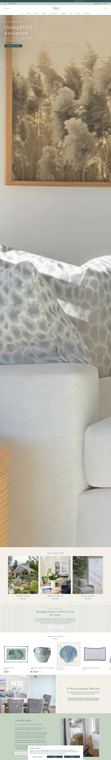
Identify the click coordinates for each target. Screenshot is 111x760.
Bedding (44, 13)
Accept (55, 756)
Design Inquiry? (97, 3)
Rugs (71, 13)
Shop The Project (92, 699)
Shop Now (55, 598)
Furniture (28, 13)
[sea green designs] (55, 8)
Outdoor (37, 13)
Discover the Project (76, 699)
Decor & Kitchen (53, 13)
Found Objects (86, 13)
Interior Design (12, 3)
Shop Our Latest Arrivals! (43, 1)
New (22, 13)
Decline (72, 756)
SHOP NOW (23, 598)
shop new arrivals (55, 636)
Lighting (78, 13)
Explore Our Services (23, 753)
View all (55, 638)
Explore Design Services (13, 45)
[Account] (104, 8)
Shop (5, 3)
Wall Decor (63, 13)
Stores (105, 3)
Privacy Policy (61, 753)
